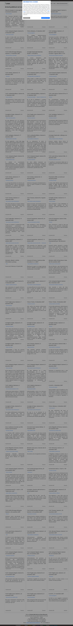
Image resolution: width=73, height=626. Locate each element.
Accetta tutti (45, 18)
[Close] (49, 2)
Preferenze (26, 18)
